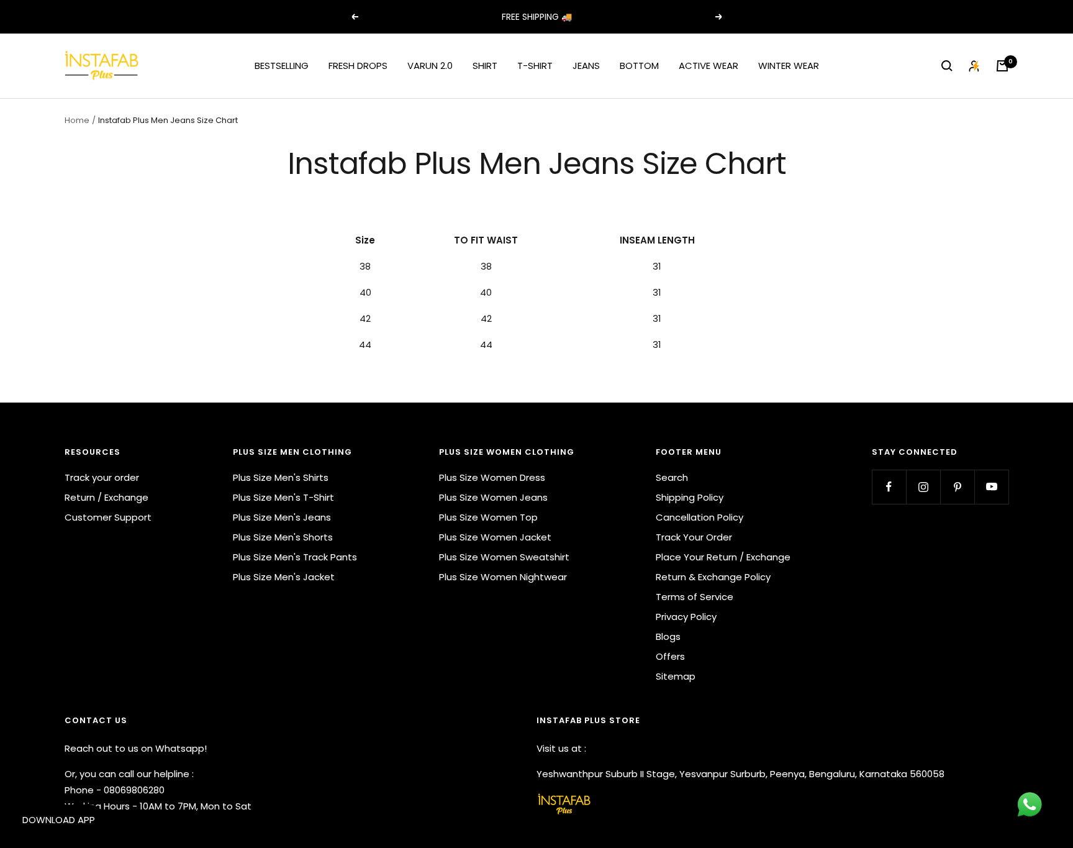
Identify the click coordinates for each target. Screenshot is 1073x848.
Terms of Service (694, 596)
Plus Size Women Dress (492, 477)
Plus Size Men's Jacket (284, 576)
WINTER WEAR (788, 65)
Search (672, 477)
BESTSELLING (282, 65)
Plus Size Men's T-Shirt (283, 497)
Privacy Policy (686, 616)
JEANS (586, 65)
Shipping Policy (689, 497)
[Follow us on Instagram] (923, 487)
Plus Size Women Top (488, 517)
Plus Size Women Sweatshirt (504, 556)
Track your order (102, 477)
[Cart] (1002, 65)
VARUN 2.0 (430, 65)
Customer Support (108, 517)
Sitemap (675, 676)
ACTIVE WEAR (708, 65)
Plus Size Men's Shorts (283, 537)
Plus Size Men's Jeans (282, 517)
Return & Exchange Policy (713, 576)
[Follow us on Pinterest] (957, 487)
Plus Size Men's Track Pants (295, 556)
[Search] (947, 65)
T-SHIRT (535, 65)
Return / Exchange (106, 497)
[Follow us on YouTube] (991, 487)
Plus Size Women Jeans (493, 497)
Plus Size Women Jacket (495, 537)
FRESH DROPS (357, 65)
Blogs (668, 636)
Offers (670, 656)
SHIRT (485, 65)
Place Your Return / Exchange (723, 556)
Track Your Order (694, 537)
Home (77, 120)
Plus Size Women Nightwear (503, 576)
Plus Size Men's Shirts (280, 477)
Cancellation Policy (699, 517)
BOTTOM (639, 65)
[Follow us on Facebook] (889, 487)
